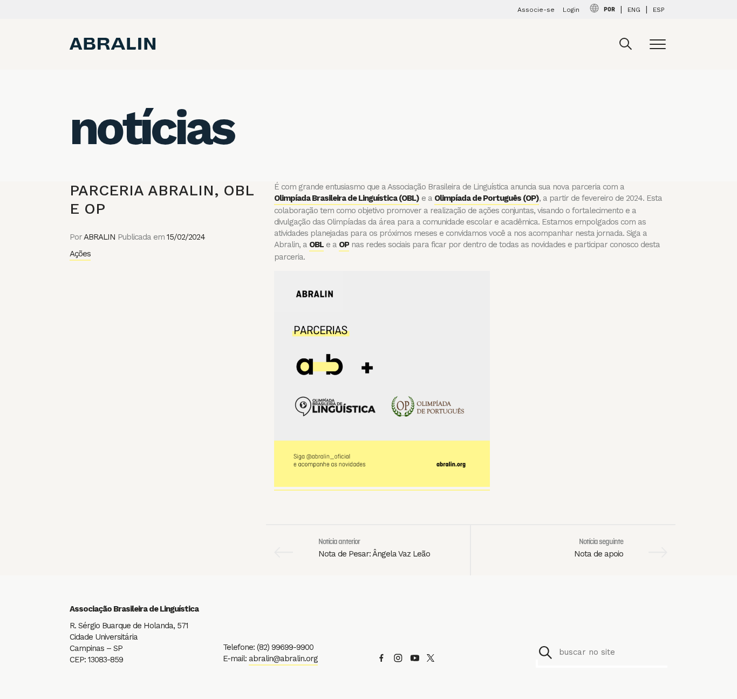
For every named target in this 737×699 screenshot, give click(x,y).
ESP (659, 9)
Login (571, 9)
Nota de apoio (598, 554)
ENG (633, 9)
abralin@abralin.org (283, 658)
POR (609, 9)
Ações (80, 254)
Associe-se (536, 9)
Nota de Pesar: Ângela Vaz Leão (374, 554)
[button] (545, 653)
